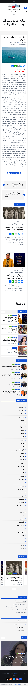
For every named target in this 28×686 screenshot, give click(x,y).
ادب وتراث (14, 347)
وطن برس (21, 42)
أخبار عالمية (21, 407)
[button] (2, 312)
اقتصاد (22, 433)
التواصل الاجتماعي (20, 450)
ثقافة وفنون (16, 223)
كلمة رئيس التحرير (20, 525)
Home (14, 27)
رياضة (22, 492)
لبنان (23, 528)
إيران (23, 423)
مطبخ (23, 538)
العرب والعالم (21, 466)
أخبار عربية (21, 270)
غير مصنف (21, 509)
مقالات (22, 545)
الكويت (22, 469)
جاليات (22, 482)
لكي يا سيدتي (21, 532)
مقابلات (22, 541)
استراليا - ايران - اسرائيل (19, 606)
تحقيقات (22, 476)
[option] (14, 319)
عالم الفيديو (21, 502)
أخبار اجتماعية (21, 404)
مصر (23, 535)
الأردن (22, 436)
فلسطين (22, 512)
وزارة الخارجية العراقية (19, 612)
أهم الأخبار (15, 42)
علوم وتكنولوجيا (20, 505)
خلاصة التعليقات (20, 627)
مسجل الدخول (16, 306)
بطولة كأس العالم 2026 (19, 609)
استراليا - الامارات (20, 601)
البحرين (22, 446)
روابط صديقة (21, 489)
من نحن (22, 548)
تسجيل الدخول (21, 620)
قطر (23, 515)
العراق (11, 326)
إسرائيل (22, 420)
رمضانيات (22, 486)
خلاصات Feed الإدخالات (19, 624)
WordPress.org (20, 630)
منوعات (22, 551)
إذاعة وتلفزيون (21, 417)
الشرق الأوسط (21, 459)
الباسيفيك (22, 443)
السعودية (10, 337)
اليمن (23, 473)
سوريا (22, 496)
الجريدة (22, 453)
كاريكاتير (22, 519)
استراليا (11, 42)
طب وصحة (21, 499)
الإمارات (22, 440)
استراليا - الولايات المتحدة (19, 604)
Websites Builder (18, 673)
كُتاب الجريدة (21, 522)
